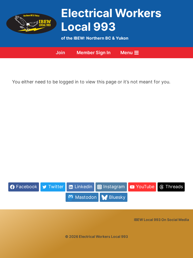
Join (60, 52)
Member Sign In (94, 52)
